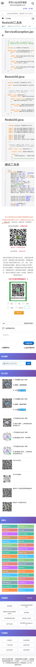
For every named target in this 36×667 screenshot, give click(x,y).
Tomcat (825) (23, 545)
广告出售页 (9, 645)
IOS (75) (21, 560)
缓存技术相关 (28, 323)
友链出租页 (26, 645)
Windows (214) (23, 549)
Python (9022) (23, 534)
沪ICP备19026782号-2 (12, 663)
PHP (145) (22, 571)
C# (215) (5, 534)
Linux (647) (5, 553)
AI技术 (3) (22, 590)
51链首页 (9, 640)
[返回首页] (3, 18)
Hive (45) (5, 564)
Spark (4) (21, 568)
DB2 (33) (21, 541)
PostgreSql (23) (7, 545)
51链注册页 (26, 640)
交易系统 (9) (22, 582)
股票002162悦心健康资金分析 (9, 612)
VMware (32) (23, 553)
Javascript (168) (24, 575)
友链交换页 (26, 650)
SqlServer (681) (23, 538)
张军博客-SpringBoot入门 (26, 624)
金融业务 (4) (6, 526)
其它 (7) (21, 586)
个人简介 (16, 661)
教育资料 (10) (23, 526)
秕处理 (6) (5, 590)
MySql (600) (6, 541)
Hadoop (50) (22, 564)
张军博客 (9, 606)
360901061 (18, 665)
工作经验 (8, 18)
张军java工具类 (26, 618)
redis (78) (5, 571)
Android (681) (6, 560)
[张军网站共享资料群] (21, 390)
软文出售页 (9, 650)
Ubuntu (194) (6, 556)
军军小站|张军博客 (7, 659)
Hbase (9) (5, 568)
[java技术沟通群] (21, 410)
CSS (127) (22, 579)
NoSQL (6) (5, 579)
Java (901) (5, 530)
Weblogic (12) (6, 549)
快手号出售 (9, 624)
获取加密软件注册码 (21, 659)
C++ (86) (21, 530)
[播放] (33, 18)
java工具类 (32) (7, 586)
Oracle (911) (6, 538)
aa (4, 323)
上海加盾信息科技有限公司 (26, 606)
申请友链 (29, 598)
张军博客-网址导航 (9, 618)
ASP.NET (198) (23, 556)
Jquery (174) (6, 575)
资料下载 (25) (6, 582)
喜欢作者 (19, 312)
